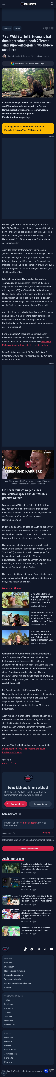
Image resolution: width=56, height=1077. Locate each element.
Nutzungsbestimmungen (14, 971)
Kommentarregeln (28, 822)
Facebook (8, 1004)
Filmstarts (8, 1058)
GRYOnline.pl (9, 1050)
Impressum (9, 967)
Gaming (7, 28)
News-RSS (8, 1020)
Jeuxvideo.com (10, 1054)
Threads (7, 1012)
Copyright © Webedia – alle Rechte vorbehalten (22, 1071)
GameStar (8, 1037)
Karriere (7, 987)
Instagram (8, 1008)
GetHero (7, 1045)
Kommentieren (40, 804)
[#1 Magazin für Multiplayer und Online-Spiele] (28, 4)
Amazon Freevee (10, 763)
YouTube (8, 1016)
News (17, 28)
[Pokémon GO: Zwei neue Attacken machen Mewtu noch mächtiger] (11, 931)
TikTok (7, 1000)
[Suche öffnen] (52, 4)
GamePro (8, 1041)
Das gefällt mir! (17, 804)
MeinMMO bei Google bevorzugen (30, 63)
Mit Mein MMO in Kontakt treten (17, 983)
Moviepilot (8, 1062)
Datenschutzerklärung (13, 975)
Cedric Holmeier (14, 56)
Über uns (8, 963)
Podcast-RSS (9, 1025)
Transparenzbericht (12, 979)
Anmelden (49, 833)
